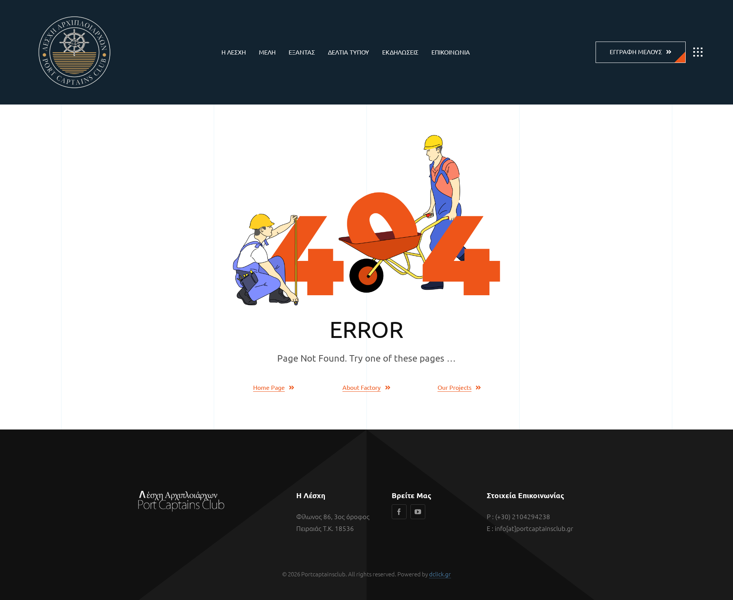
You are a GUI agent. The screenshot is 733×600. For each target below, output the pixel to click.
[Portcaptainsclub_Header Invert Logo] (74, 11)
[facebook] (399, 511)
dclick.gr (440, 574)
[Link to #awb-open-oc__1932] (697, 52)
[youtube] (417, 511)
